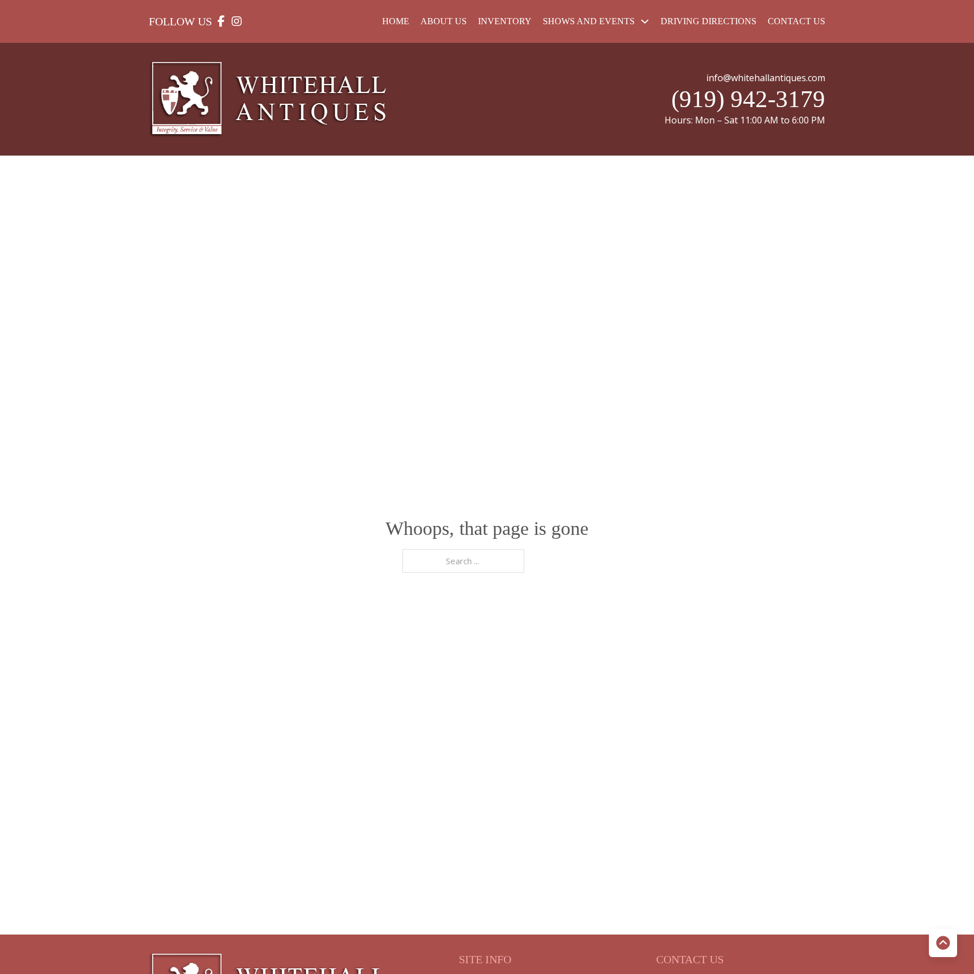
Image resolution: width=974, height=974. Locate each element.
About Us (443, 21)
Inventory (505, 21)
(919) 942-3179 (748, 99)
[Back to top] (943, 943)
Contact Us (796, 21)
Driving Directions (708, 21)
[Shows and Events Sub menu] (644, 21)
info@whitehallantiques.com (765, 78)
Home (395, 21)
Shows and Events (589, 21)
